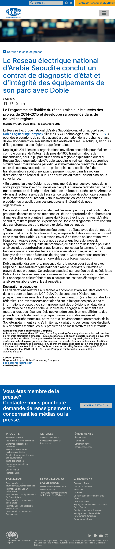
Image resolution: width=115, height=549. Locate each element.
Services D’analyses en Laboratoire (50, 441)
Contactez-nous (96, 405)
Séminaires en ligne (83, 447)
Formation (79, 440)
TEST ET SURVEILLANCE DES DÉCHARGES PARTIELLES (16, 450)
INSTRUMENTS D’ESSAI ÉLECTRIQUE (20, 440)
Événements (80, 437)
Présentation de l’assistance (53, 486)
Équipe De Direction (83, 486)
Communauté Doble (83, 519)
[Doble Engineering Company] (13, 13)
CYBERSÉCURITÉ (12, 470)
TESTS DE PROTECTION (15, 461)
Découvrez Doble (81, 483)
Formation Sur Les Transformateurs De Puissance (20, 484)
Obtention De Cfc (82, 444)
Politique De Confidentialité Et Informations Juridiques (87, 514)
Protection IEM (12, 473)
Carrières (78, 492)
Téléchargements (48, 489)
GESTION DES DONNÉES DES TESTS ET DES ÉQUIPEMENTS (21, 456)
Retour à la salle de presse (24, 52)
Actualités (78, 489)
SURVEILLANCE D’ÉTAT (14, 437)
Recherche (32, 3)
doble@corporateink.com (17, 362)
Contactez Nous (81, 501)
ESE (105, 134)
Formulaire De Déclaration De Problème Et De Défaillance (53, 494)
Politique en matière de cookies (88, 510)
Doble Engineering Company (23, 134)
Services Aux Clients (49, 437)
